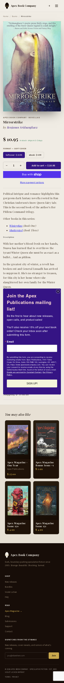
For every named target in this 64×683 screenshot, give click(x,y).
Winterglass (16, 225)
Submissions (10, 621)
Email (10, 341)
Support (8, 626)
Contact (8, 631)
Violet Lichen (11, 592)
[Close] (58, 291)
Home (5, 16)
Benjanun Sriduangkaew (22, 127)
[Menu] (56, 5)
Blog (7, 616)
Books (14, 16)
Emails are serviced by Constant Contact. (24, 372)
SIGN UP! (32, 383)
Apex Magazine (13, 611)
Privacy (15, 677)
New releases (11, 582)
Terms (7, 677)
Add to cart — (43, 165)
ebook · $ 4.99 (35, 155)
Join (54, 655)
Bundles (8, 587)
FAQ (7, 597)
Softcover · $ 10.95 (14, 155)
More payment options (32, 182)
